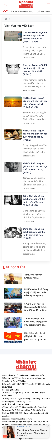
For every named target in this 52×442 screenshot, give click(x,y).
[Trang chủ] (5, 19)
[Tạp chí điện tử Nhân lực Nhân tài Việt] (26, 4)
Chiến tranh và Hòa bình (21, 11)
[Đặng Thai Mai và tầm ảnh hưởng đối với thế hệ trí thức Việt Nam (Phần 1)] (13, 232)
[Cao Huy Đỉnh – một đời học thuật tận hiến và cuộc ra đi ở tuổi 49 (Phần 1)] (13, 69)
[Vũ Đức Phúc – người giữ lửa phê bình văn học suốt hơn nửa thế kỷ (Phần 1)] (13, 167)
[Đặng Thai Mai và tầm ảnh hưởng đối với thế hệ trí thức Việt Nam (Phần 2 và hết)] (13, 200)
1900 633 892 (16, 413)
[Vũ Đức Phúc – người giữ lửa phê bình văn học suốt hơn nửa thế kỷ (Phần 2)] (13, 134)
